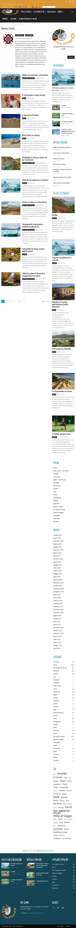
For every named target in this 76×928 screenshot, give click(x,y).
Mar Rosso (57, 804)
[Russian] (36, 7)
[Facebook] (66, 1)
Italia (54, 492)
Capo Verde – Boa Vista (60, 471)
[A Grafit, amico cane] (63, 424)
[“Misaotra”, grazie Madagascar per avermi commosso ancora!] (56, 131)
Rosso (54, 825)
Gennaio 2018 (57, 604)
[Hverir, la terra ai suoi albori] (10, 208)
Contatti (11, 7)
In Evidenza (56, 794)
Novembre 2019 (58, 583)
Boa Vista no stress (31, 135)
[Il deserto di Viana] (10, 121)
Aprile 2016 (56, 648)
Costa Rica (56, 477)
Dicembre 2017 (58, 607)
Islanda (55, 489)
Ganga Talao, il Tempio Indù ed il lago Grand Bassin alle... (42, 865)
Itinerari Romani (58, 713)
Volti (63, 838)
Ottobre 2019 (57, 586)
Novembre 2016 (58, 627)
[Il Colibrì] (56, 107)
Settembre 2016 (58, 633)
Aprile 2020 (56, 577)
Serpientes (61, 826)
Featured (56, 701)
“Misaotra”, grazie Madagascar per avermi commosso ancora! (68, 131)
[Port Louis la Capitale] (63, 338)
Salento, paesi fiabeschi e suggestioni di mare (33, 274)
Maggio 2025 (57, 547)
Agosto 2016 (57, 636)
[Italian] (26, 7)
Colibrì (55, 787)
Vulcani (68, 838)
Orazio (55, 807)
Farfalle (62, 790)
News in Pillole (51, 11)
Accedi (20, 4)
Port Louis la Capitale (61, 349)
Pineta (55, 819)
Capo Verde (57, 686)
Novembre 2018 (58, 589)
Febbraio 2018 (57, 601)
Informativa (4, 7)
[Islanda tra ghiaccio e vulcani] (10, 186)
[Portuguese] (33, 7)
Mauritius (56, 504)
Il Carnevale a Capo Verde (33, 95)
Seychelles (56, 518)
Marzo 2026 (57, 538)
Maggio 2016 (57, 645)
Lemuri (62, 800)
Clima (55, 689)
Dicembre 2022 (58, 559)
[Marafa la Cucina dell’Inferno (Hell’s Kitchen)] (63, 292)
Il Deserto (69, 790)
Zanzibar (56, 521)
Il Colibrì (63, 105)
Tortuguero (57, 838)
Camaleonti (57, 784)
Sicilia (54, 215)
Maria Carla (55, 90)
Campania (56, 683)
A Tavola (56, 662)
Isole (56, 797)
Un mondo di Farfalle (67, 121)
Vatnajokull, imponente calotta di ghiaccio (32, 225)
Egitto (55, 695)
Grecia (55, 704)
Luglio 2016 (57, 639)
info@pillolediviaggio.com (36, 913)
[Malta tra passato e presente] (10, 81)
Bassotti (56, 781)
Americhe (56, 671)
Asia (54, 677)
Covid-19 (55, 790)
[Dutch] (16, 7)
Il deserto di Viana (30, 115)
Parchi (68, 807)
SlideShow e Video (60, 832)
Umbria (55, 757)
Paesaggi (61, 807)
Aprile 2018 (56, 595)
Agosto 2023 (57, 553)
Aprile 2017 (56, 621)
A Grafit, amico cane (61, 434)
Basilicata (56, 680)
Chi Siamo (13, 19)
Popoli (60, 819)
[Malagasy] (30, 7)
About (55, 468)
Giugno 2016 (57, 642)
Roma (66, 822)
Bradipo (69, 781)
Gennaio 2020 (57, 580)
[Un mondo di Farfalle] (56, 123)
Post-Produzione (68, 819)
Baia (70, 777)
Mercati (70, 804)
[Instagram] (69, 1)
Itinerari (64, 797)
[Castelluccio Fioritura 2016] (56, 115)
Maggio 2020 (57, 574)
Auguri (65, 777)
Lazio (55, 718)
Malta (55, 727)
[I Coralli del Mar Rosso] (31, 883)
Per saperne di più (59, 736)
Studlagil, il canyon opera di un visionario (62, 170)
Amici (54, 774)
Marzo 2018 (57, 598)
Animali (60, 11)
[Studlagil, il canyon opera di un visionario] (10, 163)
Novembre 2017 (58, 610)
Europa (24, 183)
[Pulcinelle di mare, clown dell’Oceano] (10, 255)
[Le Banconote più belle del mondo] (31, 875)
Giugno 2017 (57, 618)
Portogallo (56, 515)
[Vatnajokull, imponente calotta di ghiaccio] (10, 230)
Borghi (63, 781)
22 (19, 301)
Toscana (56, 754)
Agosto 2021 (57, 562)
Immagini (5, 19)
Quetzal (55, 822)
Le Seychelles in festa (62, 391)
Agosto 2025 (57, 544)
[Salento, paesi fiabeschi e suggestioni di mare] (10, 279)
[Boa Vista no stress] (10, 141)
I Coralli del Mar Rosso (42, 881)
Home (3, 25)
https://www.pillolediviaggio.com (23, 38)
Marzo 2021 (57, 568)
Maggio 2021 (57, 565)
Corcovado (64, 787)
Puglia (55, 745)
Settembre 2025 (58, 541)
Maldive (55, 501)
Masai (64, 804)
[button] (72, 12)
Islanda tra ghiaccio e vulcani (28, 19)
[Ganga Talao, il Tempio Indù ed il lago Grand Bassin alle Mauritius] (31, 865)
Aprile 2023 (56, 556)
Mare (67, 800)
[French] (23, 7)
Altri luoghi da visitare (28, 78)
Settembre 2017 (58, 612)
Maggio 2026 (57, 535)
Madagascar (57, 498)
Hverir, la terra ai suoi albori (34, 202)
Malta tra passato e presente (35, 75)
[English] (20, 7)
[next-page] (24, 301)
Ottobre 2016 (57, 630)
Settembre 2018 (58, 592)
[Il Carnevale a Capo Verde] (10, 101)
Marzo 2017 (57, 624)
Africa (24, 98)
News (55, 733)
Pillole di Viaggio (26, 11)
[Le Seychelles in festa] (63, 381)
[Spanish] (40, 7)
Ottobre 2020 (57, 571)
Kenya (55, 495)
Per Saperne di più (39, 11)
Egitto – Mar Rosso (59, 480)
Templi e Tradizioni (58, 835)
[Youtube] (73, 1)
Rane (61, 822)
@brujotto (48, 851)
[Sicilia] (63, 205)
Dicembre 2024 (58, 550)
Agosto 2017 (57, 615)
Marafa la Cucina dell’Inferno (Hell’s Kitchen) (60, 304)
